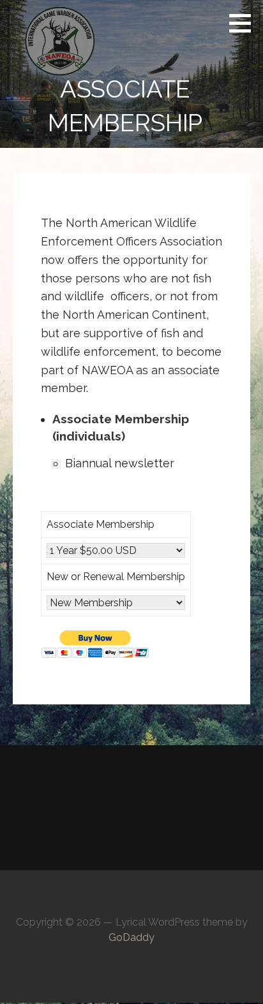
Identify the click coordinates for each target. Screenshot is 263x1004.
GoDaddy (131, 937)
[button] (244, 23)
